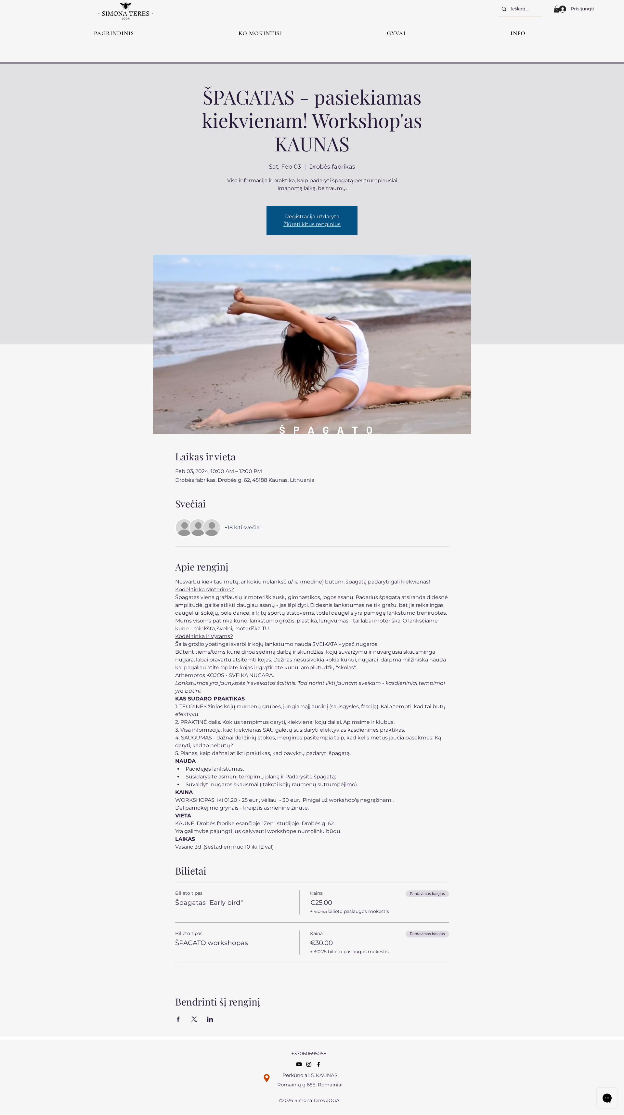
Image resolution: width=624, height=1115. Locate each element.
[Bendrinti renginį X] (194, 1019)
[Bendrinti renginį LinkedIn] (210, 1019)
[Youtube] (299, 1064)
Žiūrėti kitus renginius (312, 224)
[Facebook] (318, 1064)
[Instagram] (309, 1064)
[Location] (266, 1078)
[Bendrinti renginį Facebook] (178, 1019)
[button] (557, 9)
